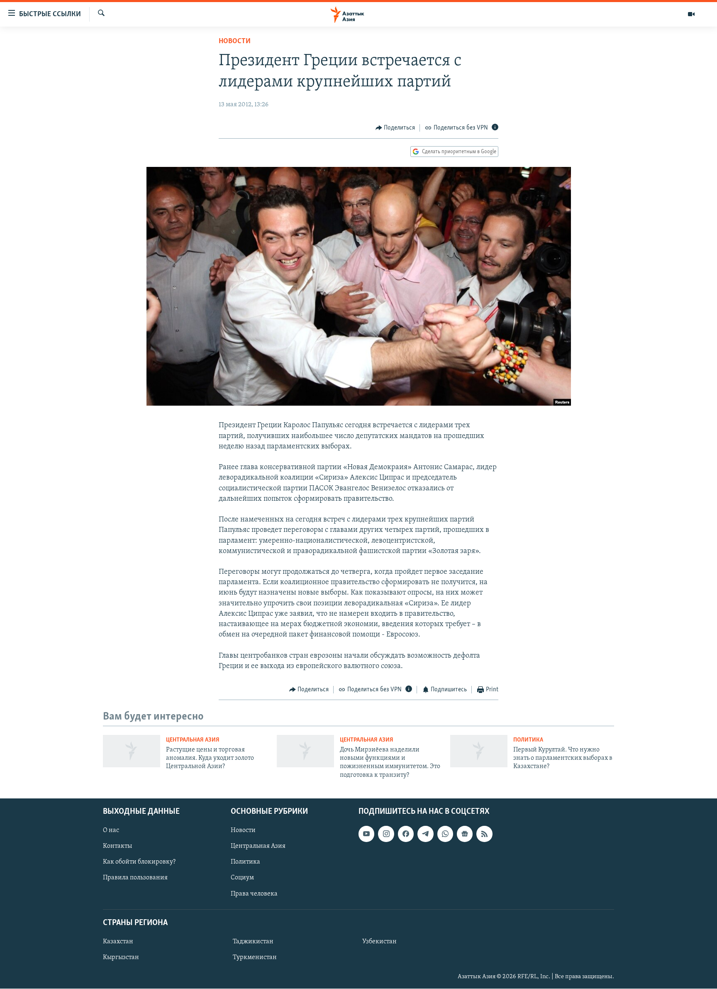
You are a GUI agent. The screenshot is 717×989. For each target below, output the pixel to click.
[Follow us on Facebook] (406, 834)
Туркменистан (255, 957)
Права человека (254, 894)
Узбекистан (379, 941)
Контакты (117, 846)
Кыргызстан (121, 957)
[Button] (395, 127)
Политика (528, 740)
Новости (235, 41)
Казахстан (118, 941)
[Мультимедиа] (691, 14)
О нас (111, 830)
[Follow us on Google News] (465, 834)
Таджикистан (253, 941)
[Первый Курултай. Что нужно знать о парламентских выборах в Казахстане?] (478, 751)
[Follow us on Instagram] (386, 834)
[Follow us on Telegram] (425, 834)
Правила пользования (135, 878)
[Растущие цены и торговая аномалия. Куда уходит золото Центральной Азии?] (131, 751)
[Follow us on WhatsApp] (445, 834)
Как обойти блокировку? (139, 862)
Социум (242, 878)
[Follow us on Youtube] (366, 834)
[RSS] (484, 834)
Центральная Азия (192, 740)
